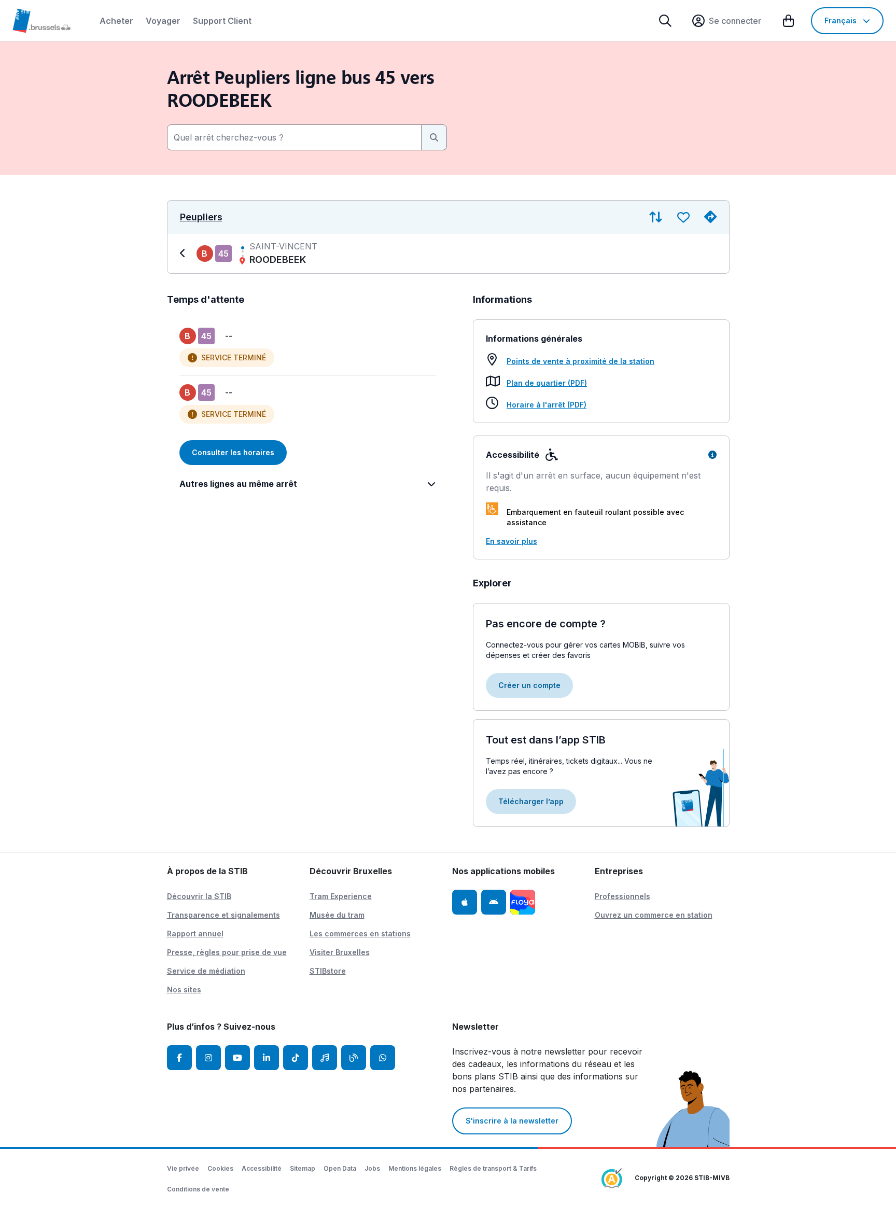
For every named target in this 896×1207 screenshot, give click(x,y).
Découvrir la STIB (199, 896)
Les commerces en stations (360, 933)
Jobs (372, 1168)
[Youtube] (237, 1057)
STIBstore (328, 970)
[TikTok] (295, 1057)
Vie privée (183, 1168)
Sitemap (302, 1168)
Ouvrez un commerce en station (653, 914)
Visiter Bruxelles (340, 952)
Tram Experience (341, 896)
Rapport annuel (195, 933)
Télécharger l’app (531, 801)
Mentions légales (414, 1168)
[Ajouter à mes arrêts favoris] (683, 217)
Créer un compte (529, 685)
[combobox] (294, 137)
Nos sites (184, 989)
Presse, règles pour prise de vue (227, 952)
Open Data (340, 1168)
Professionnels (622, 896)
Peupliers (201, 217)
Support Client (222, 21)
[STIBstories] (353, 1057)
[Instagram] (208, 1057)
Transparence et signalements (223, 914)
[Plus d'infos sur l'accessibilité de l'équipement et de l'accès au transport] (712, 454)
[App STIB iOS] (464, 902)
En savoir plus (511, 541)
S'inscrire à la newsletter (512, 1120)
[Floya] (522, 902)
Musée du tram (337, 914)
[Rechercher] (665, 20)
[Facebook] (179, 1057)
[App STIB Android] (493, 902)
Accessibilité (262, 1168)
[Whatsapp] (382, 1057)
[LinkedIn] (266, 1057)
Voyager (163, 21)
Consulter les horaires (233, 452)
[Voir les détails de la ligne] (184, 253)
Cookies (220, 1168)
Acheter (116, 21)
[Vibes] (324, 1057)
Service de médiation (206, 970)
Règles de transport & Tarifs (493, 1168)
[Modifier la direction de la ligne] (656, 217)
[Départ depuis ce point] (710, 217)
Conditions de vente (198, 1189)
